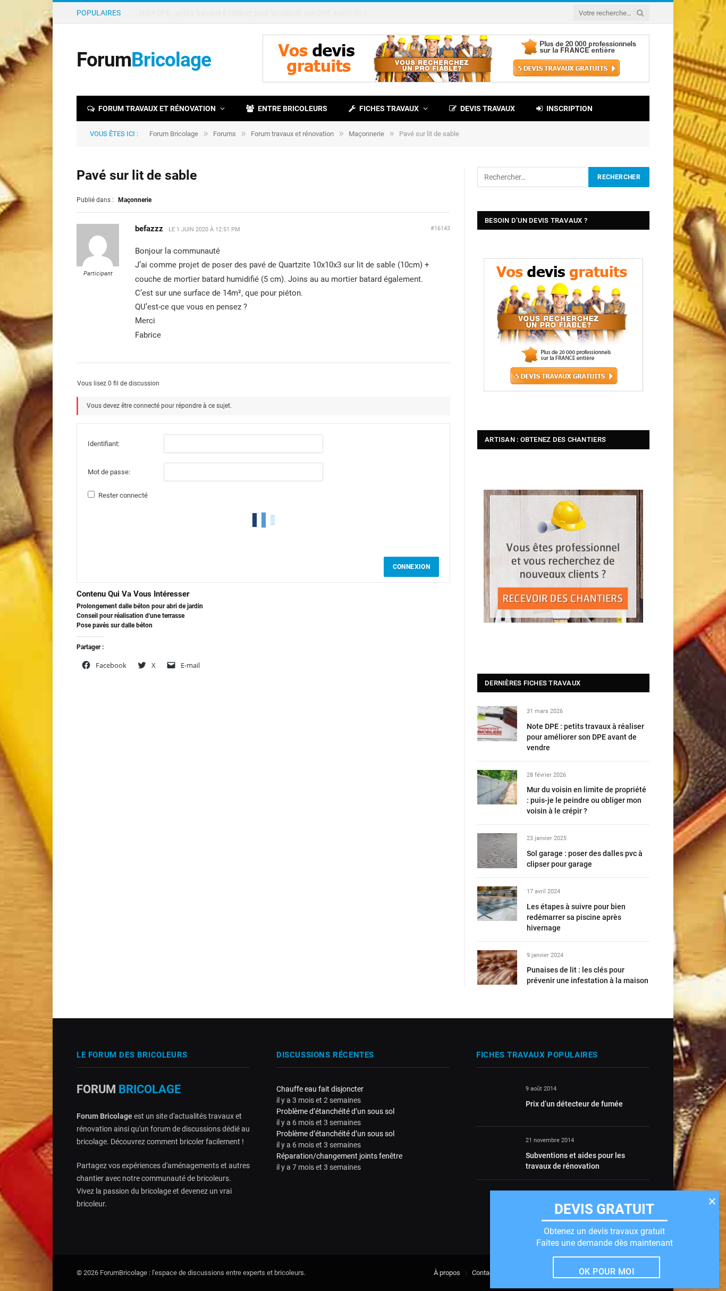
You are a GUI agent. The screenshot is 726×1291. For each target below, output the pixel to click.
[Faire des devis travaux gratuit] (456, 80)
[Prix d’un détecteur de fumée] (496, 1101)
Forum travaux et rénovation (157, 108)
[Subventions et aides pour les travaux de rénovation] (496, 1152)
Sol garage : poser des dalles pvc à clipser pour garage (585, 858)
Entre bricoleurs (292, 108)
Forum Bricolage (173, 134)
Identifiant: (104, 444)
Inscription (569, 108)
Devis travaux (487, 108)
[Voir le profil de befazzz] (98, 264)
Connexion (411, 567)
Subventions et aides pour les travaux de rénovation (575, 1160)
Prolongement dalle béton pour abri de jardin (140, 606)
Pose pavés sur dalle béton (115, 625)
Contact (483, 1273)
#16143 (440, 228)
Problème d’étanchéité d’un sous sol (335, 1111)
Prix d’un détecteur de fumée (574, 1104)
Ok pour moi (607, 1272)
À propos (447, 1273)
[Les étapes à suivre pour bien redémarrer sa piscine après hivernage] (497, 903)
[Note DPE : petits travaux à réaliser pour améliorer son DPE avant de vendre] (497, 723)
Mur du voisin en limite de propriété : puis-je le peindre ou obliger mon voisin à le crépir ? (258, 13)
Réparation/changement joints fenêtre (339, 1156)
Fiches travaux (389, 108)
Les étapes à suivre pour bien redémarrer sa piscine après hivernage (576, 917)
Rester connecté (123, 495)
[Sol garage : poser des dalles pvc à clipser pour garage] (497, 850)
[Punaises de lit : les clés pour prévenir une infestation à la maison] (497, 967)
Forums (224, 134)
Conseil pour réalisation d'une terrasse (130, 615)
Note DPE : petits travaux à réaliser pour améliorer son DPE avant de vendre (585, 737)
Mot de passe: (109, 472)
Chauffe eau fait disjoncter (320, 1089)
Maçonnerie (366, 134)
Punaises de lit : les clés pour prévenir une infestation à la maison (587, 975)
